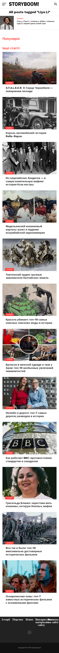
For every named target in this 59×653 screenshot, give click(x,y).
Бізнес (29, 619)
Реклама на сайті (53, 621)
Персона (17, 619)
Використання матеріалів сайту (44, 622)
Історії (6, 619)
